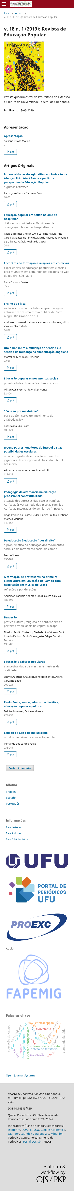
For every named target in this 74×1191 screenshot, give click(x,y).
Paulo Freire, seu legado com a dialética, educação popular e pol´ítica (31, 704)
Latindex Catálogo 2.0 (35, 1133)
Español (11, 798)
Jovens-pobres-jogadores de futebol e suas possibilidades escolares (33, 456)
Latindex (13, 1133)
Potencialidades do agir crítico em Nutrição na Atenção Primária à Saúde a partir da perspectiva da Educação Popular (35, 180)
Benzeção (33, 621)
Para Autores (13, 833)
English (11, 792)
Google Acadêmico (53, 1130)
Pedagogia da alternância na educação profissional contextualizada (34, 500)
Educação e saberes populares (32, 666)
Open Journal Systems (20, 1075)
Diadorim (14, 1130)
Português (13, 803)
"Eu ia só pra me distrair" (28, 415)
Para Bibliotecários (17, 839)
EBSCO (34, 1130)
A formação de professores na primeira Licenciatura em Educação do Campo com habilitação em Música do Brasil (32, 583)
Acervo (19, 13)
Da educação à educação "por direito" (34, 545)
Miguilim (57, 1133)
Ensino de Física (33, 310)
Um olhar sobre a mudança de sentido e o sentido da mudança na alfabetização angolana (36, 350)
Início (7, 13)
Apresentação (13, 136)
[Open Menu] (4, 4)
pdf (11, 152)
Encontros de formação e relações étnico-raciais (36, 269)
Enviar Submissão (20, 768)
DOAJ (25, 1130)
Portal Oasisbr (32, 1141)
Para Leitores (13, 827)
